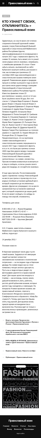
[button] (4, 3)
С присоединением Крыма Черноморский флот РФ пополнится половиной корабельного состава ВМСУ (21, 332)
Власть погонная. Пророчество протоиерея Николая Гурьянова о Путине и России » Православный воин (22, 322)
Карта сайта (20, 433)
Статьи (23, 426)
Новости (6, 16)
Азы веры (32, 426)
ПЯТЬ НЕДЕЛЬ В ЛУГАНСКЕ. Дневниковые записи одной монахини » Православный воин (22, 342)
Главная (6, 426)
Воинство (18, 429)
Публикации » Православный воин (19, 357)
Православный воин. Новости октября (20, 351)
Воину (9, 429)
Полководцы (29, 429)
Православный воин (20, 3)
